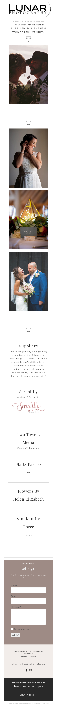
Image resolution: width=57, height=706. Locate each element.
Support (28, 654)
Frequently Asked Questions (28, 651)
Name (14, 585)
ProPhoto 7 (36, 703)
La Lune (46, 703)
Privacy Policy (28, 656)
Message (15, 607)
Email (14, 596)
